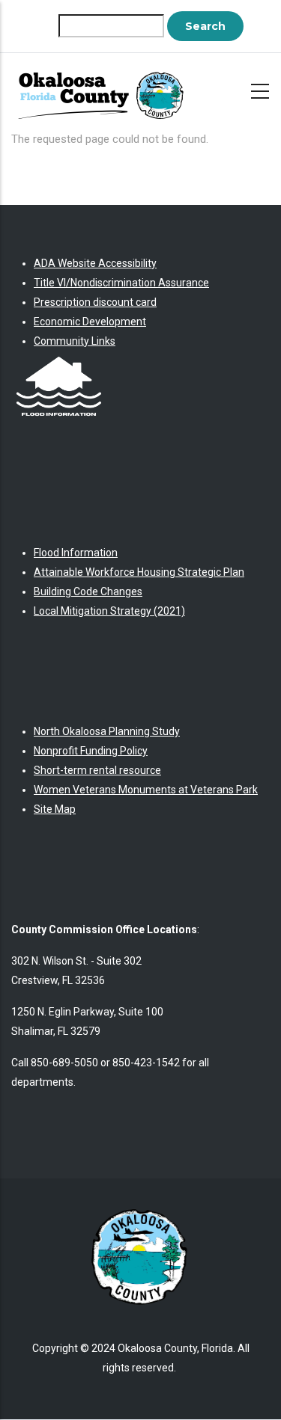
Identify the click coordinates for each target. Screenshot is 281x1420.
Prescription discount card (95, 302)
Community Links (74, 341)
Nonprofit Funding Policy (91, 751)
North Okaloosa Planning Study (107, 731)
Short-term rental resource (97, 770)
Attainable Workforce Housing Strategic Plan (139, 572)
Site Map (55, 809)
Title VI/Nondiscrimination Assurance (121, 283)
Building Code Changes (88, 591)
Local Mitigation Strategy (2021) (109, 611)
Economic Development (90, 322)
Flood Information (76, 553)
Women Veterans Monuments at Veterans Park (146, 790)
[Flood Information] (58, 360)
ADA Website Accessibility (95, 263)
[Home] (105, 88)
